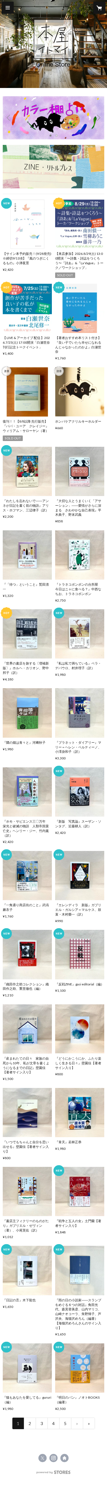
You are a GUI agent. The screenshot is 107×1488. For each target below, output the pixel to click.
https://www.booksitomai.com (64, 1458)
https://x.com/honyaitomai (42, 1458)
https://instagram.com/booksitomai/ (53, 1458)
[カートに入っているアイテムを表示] (99, 8)
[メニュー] (8, 8)
